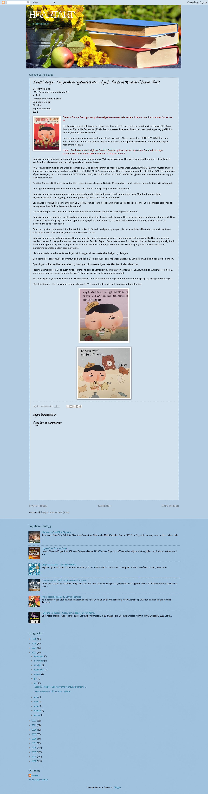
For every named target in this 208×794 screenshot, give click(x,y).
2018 (34, 739)
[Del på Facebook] (77, 406)
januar (37, 715)
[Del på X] (74, 406)
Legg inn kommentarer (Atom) (55, 512)
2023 (34, 652)
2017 (34, 743)
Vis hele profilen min (38, 779)
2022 (34, 721)
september (39, 669)
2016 (34, 747)
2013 (34, 761)
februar (37, 710)
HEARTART (51, 14)
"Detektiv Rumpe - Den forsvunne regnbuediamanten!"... (60, 687)
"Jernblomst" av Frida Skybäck (56, 532)
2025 (34, 643)
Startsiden (104, 505)
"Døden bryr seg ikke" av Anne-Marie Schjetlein (64, 580)
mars (37, 706)
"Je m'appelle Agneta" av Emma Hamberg (61, 597)
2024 (34, 648)
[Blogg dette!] (71, 406)
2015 (34, 752)
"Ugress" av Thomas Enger (54, 548)
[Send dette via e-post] (68, 406)
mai (36, 697)
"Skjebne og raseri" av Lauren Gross (59, 564)
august (37, 674)
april (36, 701)
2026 (34, 639)
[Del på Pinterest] (80, 406)
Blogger (117, 787)
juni (36, 683)
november (39, 661)
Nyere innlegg (38, 505)
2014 (34, 756)
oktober (38, 665)
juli (36, 678)
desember (39, 656)
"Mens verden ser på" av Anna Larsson (52, 691)
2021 (34, 725)
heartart (35, 775)
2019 (34, 734)
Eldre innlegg (170, 505)
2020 (34, 730)
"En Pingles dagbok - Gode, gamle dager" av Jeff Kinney (68, 613)
